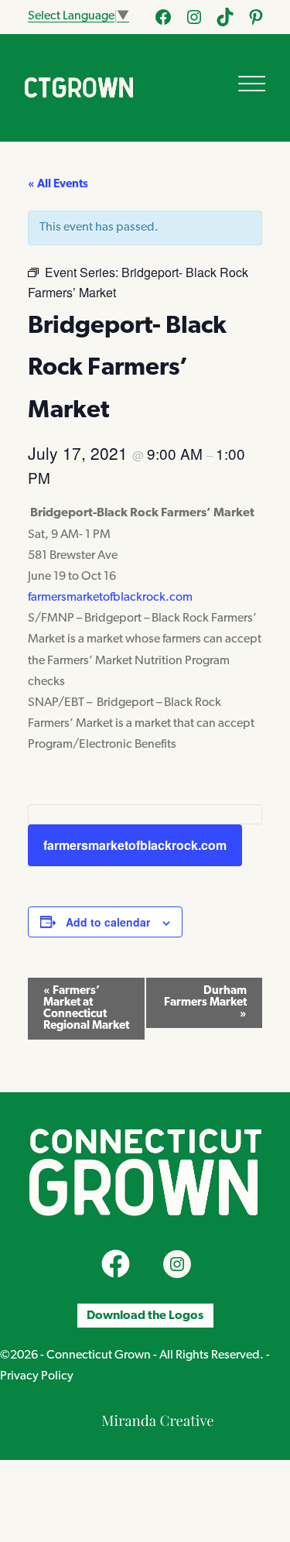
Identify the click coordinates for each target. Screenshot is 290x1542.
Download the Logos (145, 1315)
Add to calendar (108, 922)
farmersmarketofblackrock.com (110, 597)
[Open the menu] (251, 83)
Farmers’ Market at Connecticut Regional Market (86, 1008)
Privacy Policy (36, 1376)
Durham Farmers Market (205, 1002)
